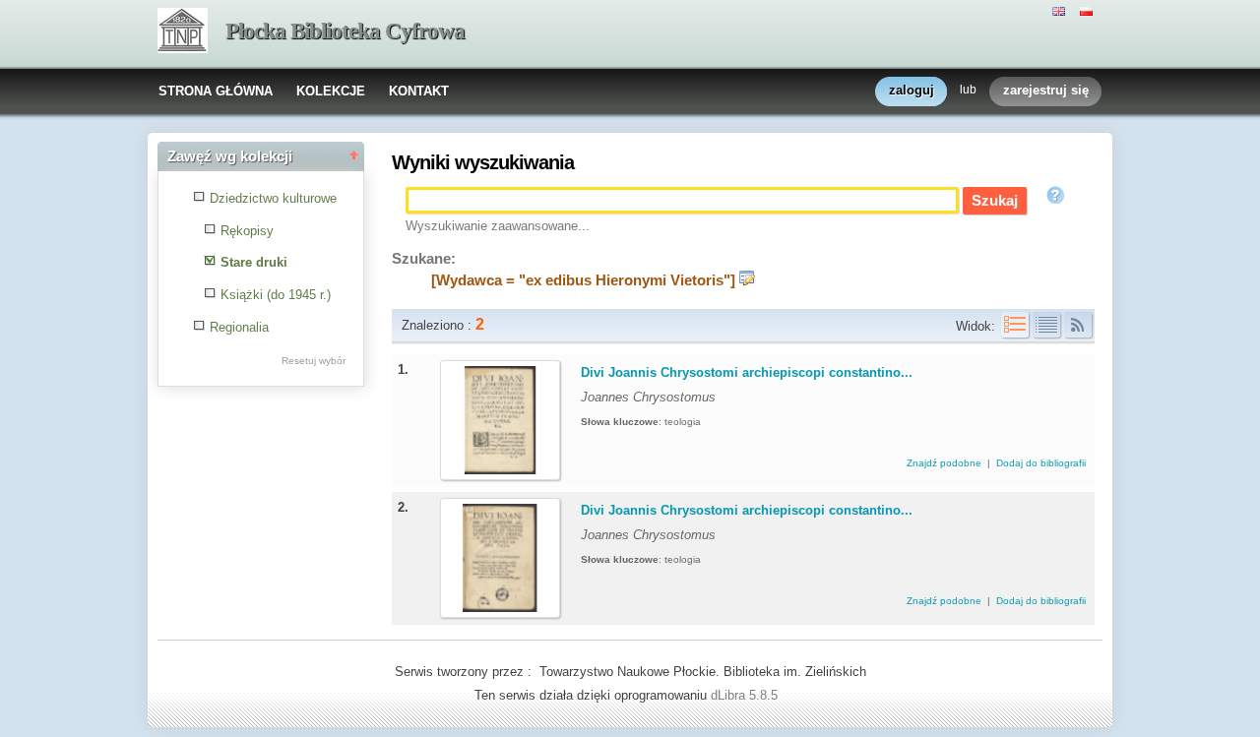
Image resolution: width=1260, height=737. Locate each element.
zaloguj (911, 90)
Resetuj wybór (314, 360)
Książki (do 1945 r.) (275, 294)
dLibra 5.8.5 (746, 695)
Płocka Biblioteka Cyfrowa (345, 31)
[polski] (1089, 10)
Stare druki (253, 262)
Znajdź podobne (945, 463)
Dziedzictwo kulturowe (273, 198)
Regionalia (239, 327)
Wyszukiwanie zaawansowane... (498, 225)
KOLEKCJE (330, 91)
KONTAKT (419, 91)
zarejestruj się (1046, 90)
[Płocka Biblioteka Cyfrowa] (183, 32)
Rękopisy (247, 230)
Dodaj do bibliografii (1041, 463)
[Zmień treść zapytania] (747, 280)
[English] (1061, 10)
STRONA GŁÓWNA (215, 91)
